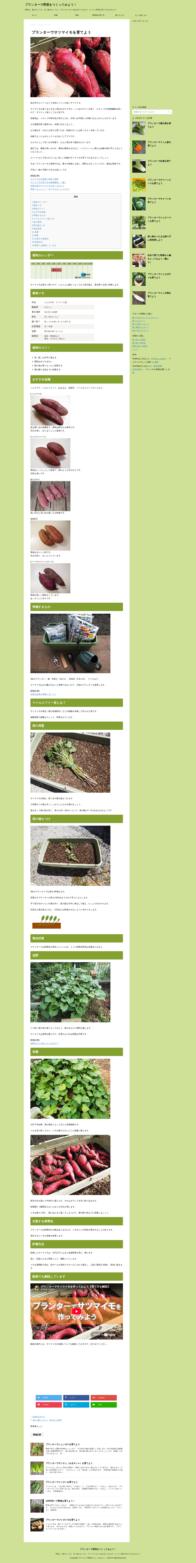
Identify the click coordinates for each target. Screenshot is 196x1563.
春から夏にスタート (40, 1420)
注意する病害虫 (40, 239)
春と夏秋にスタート (140, 327)
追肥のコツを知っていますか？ (44, 1043)
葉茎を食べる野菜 (139, 346)
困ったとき (119, 15)
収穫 (35, 235)
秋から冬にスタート (140, 330)
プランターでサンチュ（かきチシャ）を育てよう (69, 1463)
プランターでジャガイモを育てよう (63, 1520)
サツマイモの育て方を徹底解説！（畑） (48, 182)
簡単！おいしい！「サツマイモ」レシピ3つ (49, 189)
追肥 (35, 232)
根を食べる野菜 (55, 1420)
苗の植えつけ (38, 225)
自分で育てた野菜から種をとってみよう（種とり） (159, 258)
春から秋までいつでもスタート (145, 318)
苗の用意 (36, 222)
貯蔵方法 (37, 242)
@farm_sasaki (158, 358)
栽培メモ (36, 205)
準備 (55, 15)
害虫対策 (36, 229)
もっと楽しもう (141, 15)
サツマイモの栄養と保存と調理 (44, 179)
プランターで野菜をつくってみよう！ (51, 4)
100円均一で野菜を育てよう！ (60, 1501)
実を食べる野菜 (138, 340)
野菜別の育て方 (98, 15)
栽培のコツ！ (38, 208)
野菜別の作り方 (39, 1417)
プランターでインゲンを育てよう (62, 1482)
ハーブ (135, 349)
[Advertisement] (52, 1369)
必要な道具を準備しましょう (43, 694)
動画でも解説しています (44, 245)
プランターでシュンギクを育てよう (63, 1444)
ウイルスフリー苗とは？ (43, 218)
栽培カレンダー (39, 202)
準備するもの (38, 215)
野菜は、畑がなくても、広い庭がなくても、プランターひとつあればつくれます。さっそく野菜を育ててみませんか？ (98, 1554)
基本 (77, 15)
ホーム (34, 15)
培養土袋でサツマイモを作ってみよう (47, 186)
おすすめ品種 (38, 212)
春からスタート (138, 321)
